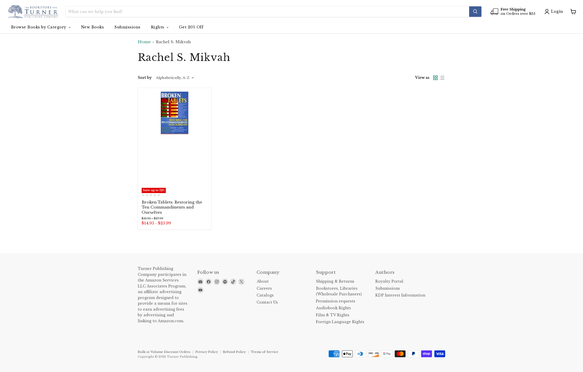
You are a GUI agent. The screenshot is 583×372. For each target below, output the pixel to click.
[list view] (442, 78)
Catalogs (265, 295)
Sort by (145, 78)
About (263, 281)
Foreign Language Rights (340, 322)
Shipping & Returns (335, 281)
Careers (264, 288)
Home (144, 42)
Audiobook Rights (333, 308)
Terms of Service (264, 352)
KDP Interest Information (400, 295)
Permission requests (335, 301)
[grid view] (435, 78)
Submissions (387, 288)
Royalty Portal (389, 281)
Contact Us (267, 302)
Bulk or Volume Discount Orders (164, 352)
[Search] (475, 11)
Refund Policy (234, 352)
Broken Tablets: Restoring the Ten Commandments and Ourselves (172, 207)
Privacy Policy (206, 352)
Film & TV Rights (332, 315)
